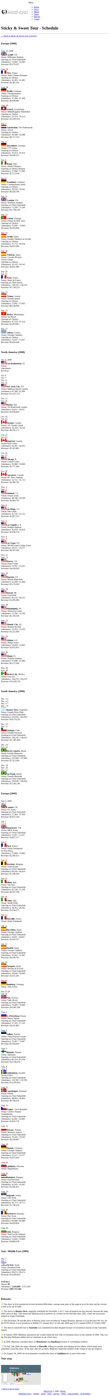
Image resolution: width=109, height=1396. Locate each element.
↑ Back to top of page (10, 1389)
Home (36, 7)
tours (49, 1394)
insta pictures (73, 1394)
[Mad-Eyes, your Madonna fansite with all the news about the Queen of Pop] (14, 13)
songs (43, 1394)
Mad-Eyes (48, 1391)
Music (36, 12)
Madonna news (25, 1394)
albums (36, 1394)
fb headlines (85, 1394)
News (36, 9)
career (63, 1394)
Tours (36, 14)
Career (36, 19)
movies (56, 1394)
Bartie (62, 1391)
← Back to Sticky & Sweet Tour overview (19, 36)
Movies (37, 17)
